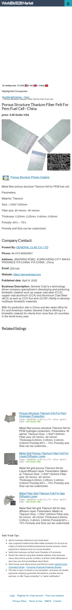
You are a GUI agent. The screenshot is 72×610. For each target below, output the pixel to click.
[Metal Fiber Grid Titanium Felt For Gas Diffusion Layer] (10, 499)
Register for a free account (30, 595)
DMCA (48, 601)
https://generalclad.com (27, 274)
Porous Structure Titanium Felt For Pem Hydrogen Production (42, 414)
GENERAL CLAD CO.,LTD (32, 247)
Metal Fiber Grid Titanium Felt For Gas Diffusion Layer (42, 494)
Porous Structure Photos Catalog (29, 177)
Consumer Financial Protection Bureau (44, 567)
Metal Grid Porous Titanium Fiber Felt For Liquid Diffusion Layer (43, 454)
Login (12, 595)
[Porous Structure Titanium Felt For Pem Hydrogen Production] (10, 419)
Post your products (55, 595)
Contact (57, 601)
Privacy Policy (20, 601)
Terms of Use (35, 601)
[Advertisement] (36, 45)
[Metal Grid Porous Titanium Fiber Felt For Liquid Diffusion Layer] (10, 459)
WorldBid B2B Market (17, 3)
